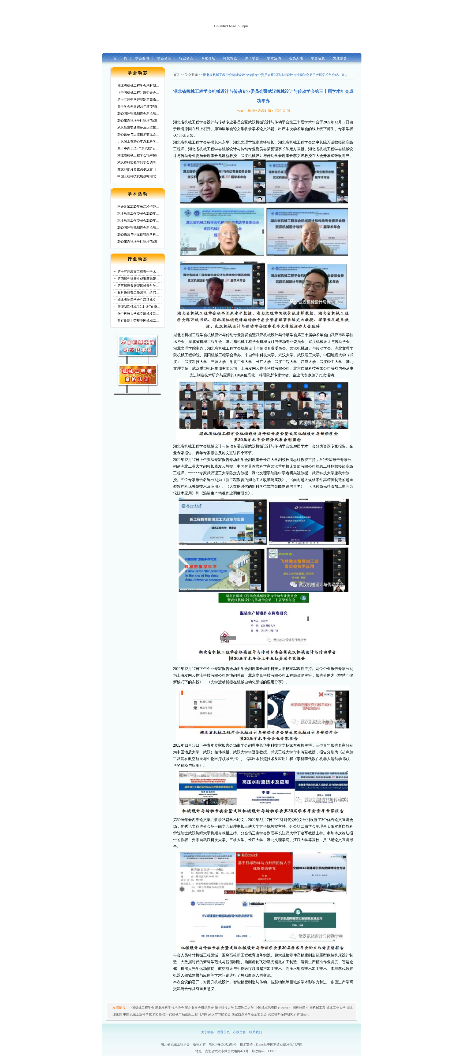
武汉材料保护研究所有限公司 (288, 1014)
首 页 (118, 58)
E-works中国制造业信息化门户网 (279, 1044)
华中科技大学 (224, 1008)
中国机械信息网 (266, 1008)
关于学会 (251, 58)
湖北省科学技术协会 (169, 1008)
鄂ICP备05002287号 (223, 1044)
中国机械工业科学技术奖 (140, 1014)
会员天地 (295, 58)
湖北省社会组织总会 (199, 1008)
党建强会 (338, 58)
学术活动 (273, 58)
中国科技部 (297, 1008)
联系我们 (255, 1032)
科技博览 (228, 58)
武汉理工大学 (244, 1008)
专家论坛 (206, 58)
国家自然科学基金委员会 (249, 1014)
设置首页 (223, 1032)
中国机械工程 (316, 1008)
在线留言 (239, 1032)
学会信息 (316, 58)
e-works (283, 1008)
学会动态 (162, 58)
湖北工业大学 (336, 1008)
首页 (176, 75)
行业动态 (184, 58)
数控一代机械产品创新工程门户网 (183, 1014)
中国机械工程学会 (141, 1008)
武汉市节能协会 (219, 1014)
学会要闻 (140, 58)
